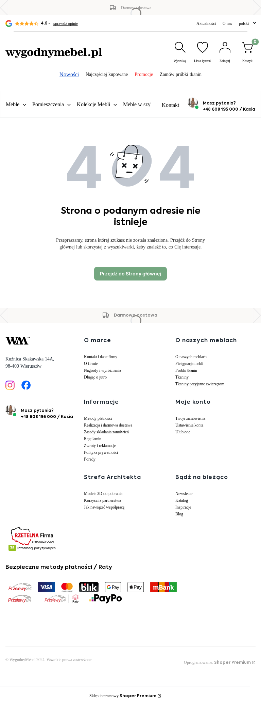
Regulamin (92, 438)
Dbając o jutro (95, 377)
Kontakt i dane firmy (100, 356)
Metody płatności (98, 418)
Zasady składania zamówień (106, 432)
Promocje (144, 74)
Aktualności (206, 23)
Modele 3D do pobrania (103, 493)
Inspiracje (183, 507)
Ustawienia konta (189, 425)
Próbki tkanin (186, 370)
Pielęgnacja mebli (189, 363)
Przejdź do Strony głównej (130, 273)
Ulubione (182, 432)
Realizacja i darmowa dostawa (108, 425)
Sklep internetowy (122, 695)
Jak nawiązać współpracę (104, 507)
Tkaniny (182, 377)
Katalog (181, 500)
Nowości (69, 74)
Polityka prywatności (101, 452)
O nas (227, 23)
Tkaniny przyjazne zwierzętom (199, 384)
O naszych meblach (191, 356)
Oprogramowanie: (217, 662)
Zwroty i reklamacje (100, 445)
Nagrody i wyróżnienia (102, 370)
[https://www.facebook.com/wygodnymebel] (26, 385)
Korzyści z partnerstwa (102, 500)
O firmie (91, 363)
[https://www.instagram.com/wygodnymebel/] (10, 385)
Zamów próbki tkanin (181, 74)
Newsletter (184, 493)
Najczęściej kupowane (107, 74)
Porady (89, 459)
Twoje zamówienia (190, 418)
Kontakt (170, 105)
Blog (179, 514)
